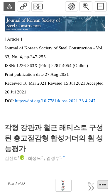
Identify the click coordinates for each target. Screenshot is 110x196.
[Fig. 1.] (63, 185)
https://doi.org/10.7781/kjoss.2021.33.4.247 (55, 100)
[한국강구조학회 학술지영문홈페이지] (9, 6)
